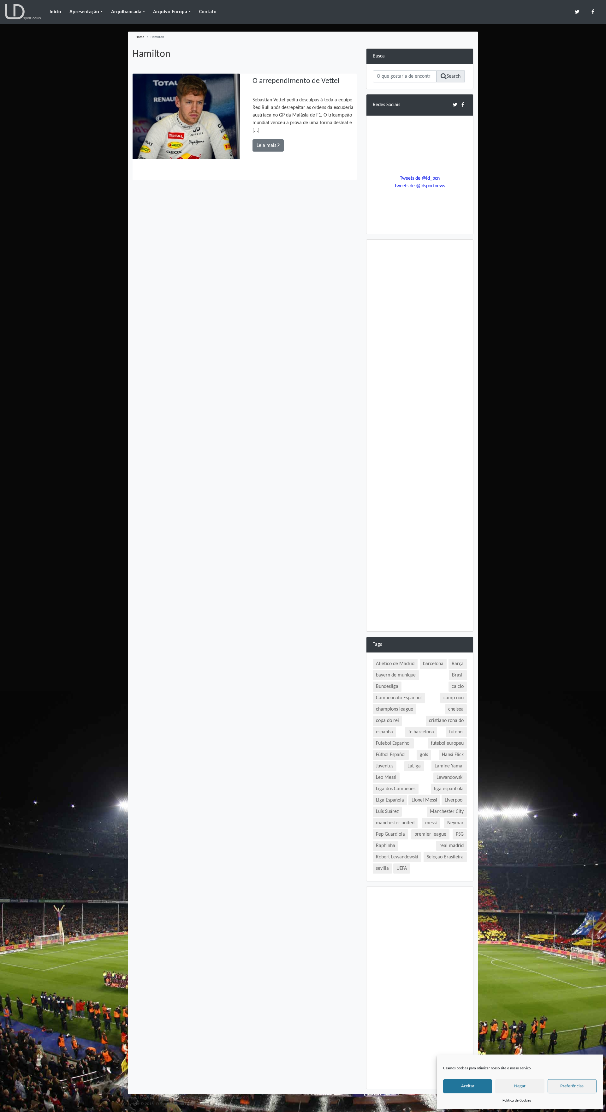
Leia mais (267, 145)
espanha (384, 732)
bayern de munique (396, 675)
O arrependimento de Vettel (296, 81)
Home (140, 37)
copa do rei (387, 720)
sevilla (382, 868)
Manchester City (447, 811)
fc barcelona (421, 732)
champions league (394, 709)
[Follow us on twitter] (577, 12)
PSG (460, 834)
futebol (456, 732)
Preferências (572, 1086)
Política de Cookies (516, 1101)
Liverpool (454, 800)
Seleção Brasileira (445, 857)
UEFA (401, 868)
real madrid (451, 845)
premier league (430, 834)
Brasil (458, 675)
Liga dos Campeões (395, 788)
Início (55, 12)
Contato (208, 12)
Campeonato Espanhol (399, 697)
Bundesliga (387, 686)
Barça (458, 663)
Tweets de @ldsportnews (419, 186)
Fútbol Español (391, 754)
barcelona (433, 663)
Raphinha (385, 845)
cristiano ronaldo (446, 720)
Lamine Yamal (449, 766)
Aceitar (467, 1086)
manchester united (395, 823)
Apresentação (84, 12)
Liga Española (390, 800)
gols (424, 754)
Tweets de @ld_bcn (420, 178)
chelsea (456, 709)
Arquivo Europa (170, 12)
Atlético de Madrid (395, 663)
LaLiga (414, 766)
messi (431, 823)
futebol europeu (447, 743)
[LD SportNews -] (23, 12)
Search (453, 76)
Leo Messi (386, 777)
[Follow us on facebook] (593, 12)
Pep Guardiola (390, 834)
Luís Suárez (387, 811)
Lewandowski (450, 777)
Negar (520, 1086)
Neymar (455, 823)
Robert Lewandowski (397, 857)
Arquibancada (126, 12)
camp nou (453, 697)
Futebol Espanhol (393, 743)
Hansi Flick (453, 754)
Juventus (384, 766)
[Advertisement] (420, 341)
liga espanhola (449, 788)
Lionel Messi (424, 800)
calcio (458, 686)
